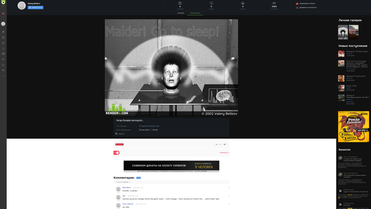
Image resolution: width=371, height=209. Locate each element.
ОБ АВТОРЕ (180, 13)
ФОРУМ (3, 70)
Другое (121, 134)
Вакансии (344, 149)
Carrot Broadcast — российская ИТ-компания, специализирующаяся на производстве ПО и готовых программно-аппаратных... (352, 165)
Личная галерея (350, 20)
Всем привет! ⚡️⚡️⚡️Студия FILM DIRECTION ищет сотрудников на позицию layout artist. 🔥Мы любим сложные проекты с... (353, 196)
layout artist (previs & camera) (355, 192)
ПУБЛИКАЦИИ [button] (3, 37)
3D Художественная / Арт (149, 126)
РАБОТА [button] (3, 48)
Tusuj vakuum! (127, 204)
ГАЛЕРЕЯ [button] (3, 32)
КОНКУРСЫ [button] (3, 59)
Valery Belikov (34, 3)
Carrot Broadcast (350, 157)
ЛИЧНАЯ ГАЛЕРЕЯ (195, 13)
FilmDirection (348, 190)
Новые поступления (353, 46)
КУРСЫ (3, 65)
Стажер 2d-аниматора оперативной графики (352, 159)
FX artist (346, 205)
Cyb (123, 196)
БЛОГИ (3, 43)
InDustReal (126, 187)
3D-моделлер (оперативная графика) (354, 176)
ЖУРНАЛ (4, 54)
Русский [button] (4, 76)
